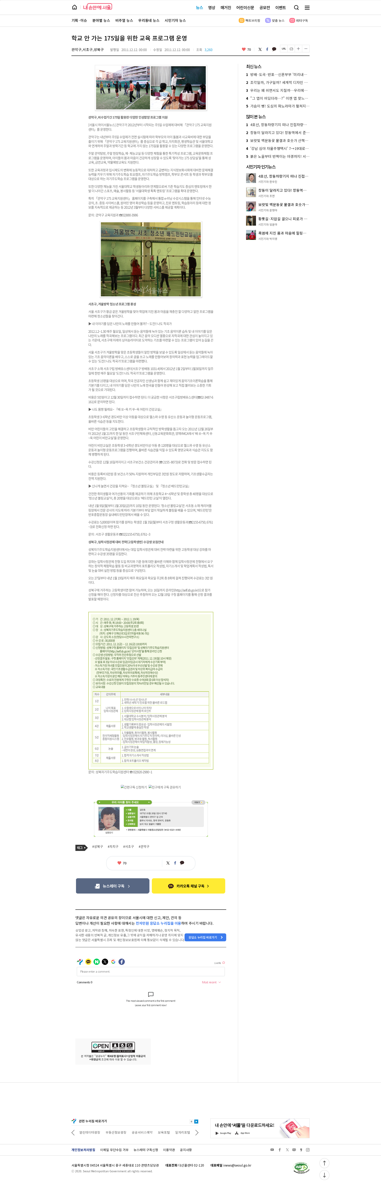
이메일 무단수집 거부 (114, 1149)
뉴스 (199, 7)
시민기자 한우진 (267, 182)
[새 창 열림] (301, 1163)
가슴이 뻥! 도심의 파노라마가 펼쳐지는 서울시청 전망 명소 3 (278, 106)
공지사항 (186, 1149)
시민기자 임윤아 (267, 224)
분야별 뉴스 (101, 20)
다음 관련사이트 (196, 1132)
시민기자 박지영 (267, 239)
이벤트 (280, 7)
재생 (196, 1122)
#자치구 (113, 846)
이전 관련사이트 (73, 1132)
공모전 (264, 7)
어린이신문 (245, 7)
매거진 (225, 7)
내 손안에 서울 (97, 6)
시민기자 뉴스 (175, 20)
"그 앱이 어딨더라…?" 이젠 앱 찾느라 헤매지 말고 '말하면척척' (278, 98)
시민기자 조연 (266, 196)
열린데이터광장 (89, 1132)
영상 (211, 7)
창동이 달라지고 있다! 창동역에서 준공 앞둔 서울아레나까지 (278, 133)
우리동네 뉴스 (149, 20)
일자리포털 (182, 1132)
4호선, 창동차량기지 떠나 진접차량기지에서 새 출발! (278, 125)
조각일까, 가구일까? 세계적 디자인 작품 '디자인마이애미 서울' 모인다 (278, 82)
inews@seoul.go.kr (237, 1165)
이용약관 (169, 1149)
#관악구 (144, 846)
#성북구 (97, 846)
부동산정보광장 (116, 1132)
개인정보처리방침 (83, 1149)
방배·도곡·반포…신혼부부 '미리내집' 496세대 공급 (278, 75)
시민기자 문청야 (267, 210)
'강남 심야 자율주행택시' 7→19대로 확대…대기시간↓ (278, 148)
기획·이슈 (79, 20)
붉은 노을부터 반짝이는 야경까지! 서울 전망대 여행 (278, 156)
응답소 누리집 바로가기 (203, 937)
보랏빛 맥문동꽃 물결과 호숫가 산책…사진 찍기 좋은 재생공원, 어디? (278, 141)
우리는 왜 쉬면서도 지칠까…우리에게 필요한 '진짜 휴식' (278, 90)
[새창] (112, 886)
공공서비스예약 (142, 1132)
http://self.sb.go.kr (120, 651)
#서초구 (128, 846)
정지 (191, 1122)
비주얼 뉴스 (124, 20)
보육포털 (164, 1132)
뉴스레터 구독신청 (146, 1149)
